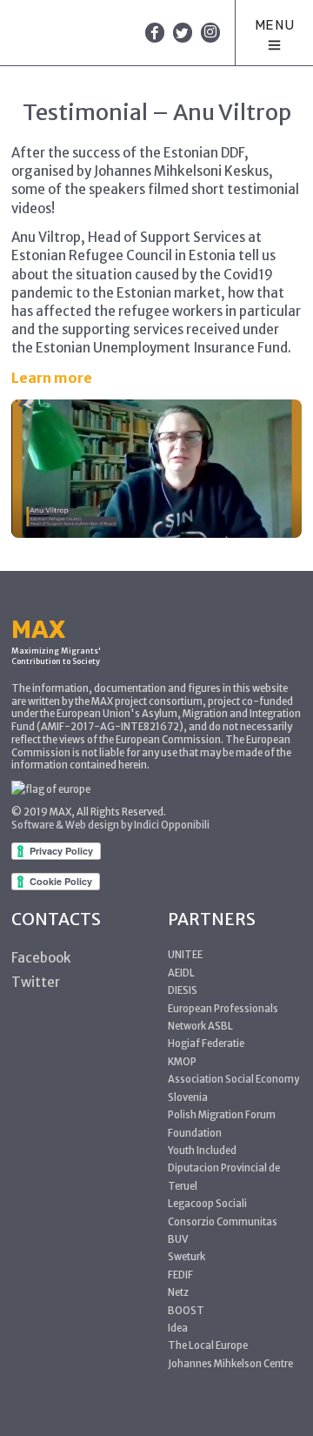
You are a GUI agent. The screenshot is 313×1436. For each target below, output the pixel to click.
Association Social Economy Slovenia (233, 1088)
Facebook (41, 958)
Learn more (51, 377)
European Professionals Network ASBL (223, 1017)
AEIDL (181, 973)
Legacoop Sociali (207, 1204)
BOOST (186, 1311)
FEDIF (180, 1275)
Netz (178, 1292)
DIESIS (182, 990)
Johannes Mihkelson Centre (230, 1364)
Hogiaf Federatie (206, 1043)
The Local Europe (208, 1345)
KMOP (182, 1062)
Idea (178, 1328)
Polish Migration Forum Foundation (222, 1123)
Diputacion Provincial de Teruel (224, 1176)
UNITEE (185, 955)
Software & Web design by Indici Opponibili (110, 825)
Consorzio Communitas (222, 1222)
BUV (178, 1239)
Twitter (35, 982)
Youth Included (202, 1150)
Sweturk (186, 1257)
